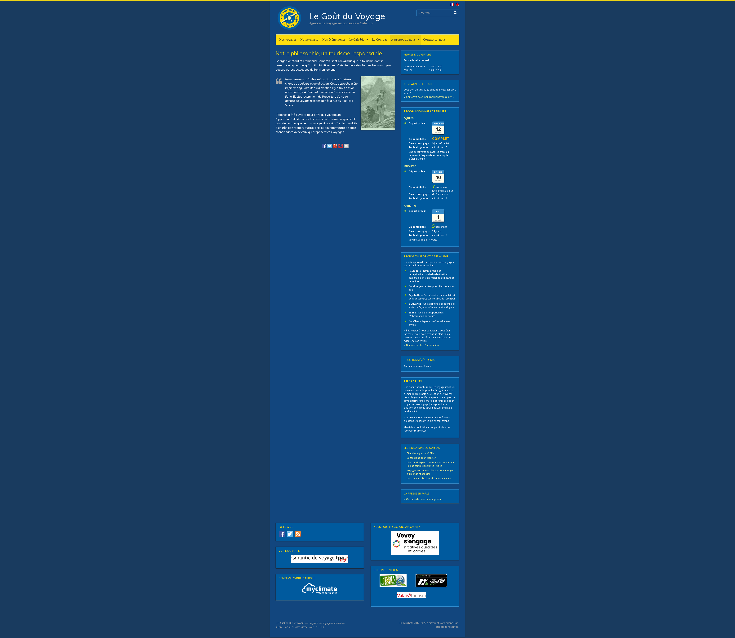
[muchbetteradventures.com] (415, 580)
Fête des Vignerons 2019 (420, 453)
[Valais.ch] (411, 595)
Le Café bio (356, 39)
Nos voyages (287, 39)
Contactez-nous (434, 39)
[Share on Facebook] (324, 146)
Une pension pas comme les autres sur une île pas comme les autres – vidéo (430, 464)
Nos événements (333, 39)
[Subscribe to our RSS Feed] (298, 534)
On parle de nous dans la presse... (424, 499)
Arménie (410, 205)
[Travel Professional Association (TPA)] (320, 559)
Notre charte (309, 39)
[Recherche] (455, 12)
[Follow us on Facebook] (282, 534)
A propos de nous (403, 39)
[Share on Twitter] (329, 146)
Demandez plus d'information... (423, 345)
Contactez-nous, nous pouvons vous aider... (430, 97)
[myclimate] (320, 588)
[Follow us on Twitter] (290, 534)
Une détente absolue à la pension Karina (429, 478)
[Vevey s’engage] (415, 543)
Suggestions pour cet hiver (421, 457)
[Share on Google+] (335, 146)
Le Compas (379, 39)
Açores (409, 118)
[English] (456, 5)
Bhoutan (410, 166)
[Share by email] (346, 146)
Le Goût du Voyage (347, 16)
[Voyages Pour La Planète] (393, 580)
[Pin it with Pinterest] (340, 146)
